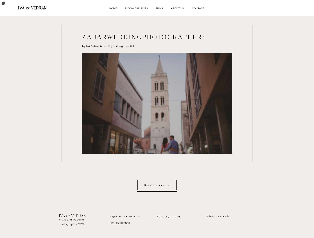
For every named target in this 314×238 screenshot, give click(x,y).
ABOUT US (177, 8)
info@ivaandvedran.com (124, 216)
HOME (113, 8)
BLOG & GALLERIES (136, 8)
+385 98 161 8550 (119, 223)
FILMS (159, 8)
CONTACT (198, 8)
